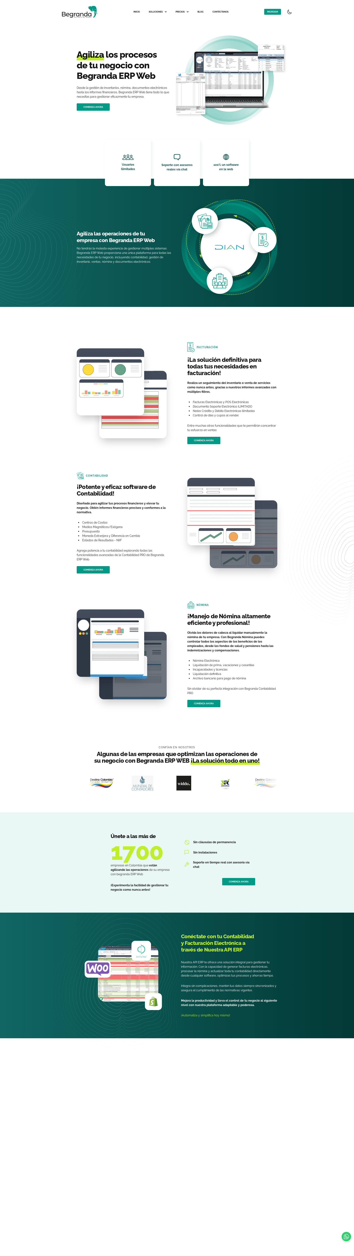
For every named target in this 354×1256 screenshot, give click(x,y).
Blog (200, 12)
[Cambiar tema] (289, 12)
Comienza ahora (93, 107)
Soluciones (156, 12)
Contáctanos (220, 12)
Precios (180, 12)
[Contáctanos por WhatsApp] (346, 1236)
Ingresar (272, 12)
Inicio (136, 12)
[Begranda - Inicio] (80, 12)
